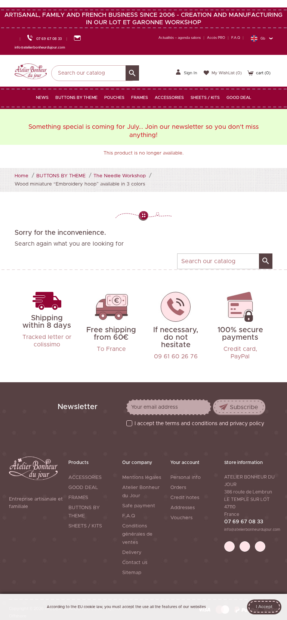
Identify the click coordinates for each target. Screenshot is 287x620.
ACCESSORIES (85, 477)
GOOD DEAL (83, 487)
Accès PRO (216, 38)
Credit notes (184, 497)
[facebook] (229, 546)
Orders (178, 487)
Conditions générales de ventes (137, 534)
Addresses (182, 507)
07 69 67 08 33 (243, 521)
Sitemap (131, 572)
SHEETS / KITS (85, 526)
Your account (185, 462)
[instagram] (260, 546)
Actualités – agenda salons (179, 38)
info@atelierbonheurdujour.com (252, 530)
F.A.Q (235, 38)
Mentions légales (141, 477)
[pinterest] (245, 546)
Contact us (134, 562)
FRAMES (78, 497)
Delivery (132, 552)
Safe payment (138, 506)
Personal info (185, 477)
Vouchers (181, 517)
